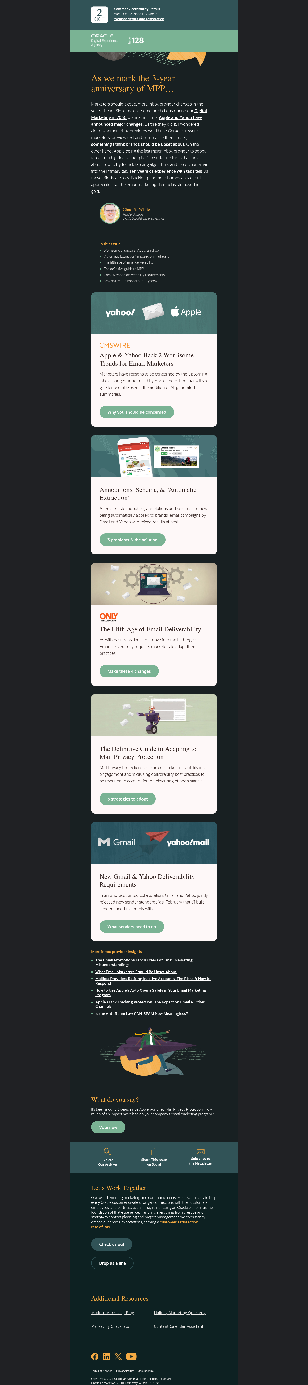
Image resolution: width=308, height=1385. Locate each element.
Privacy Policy (125, 1370)
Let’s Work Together (118, 1187)
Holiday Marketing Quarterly (180, 1312)
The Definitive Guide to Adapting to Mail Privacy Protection (148, 752)
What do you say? (115, 1099)
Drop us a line (112, 1263)
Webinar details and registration (139, 19)
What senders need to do (131, 926)
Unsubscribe (146, 1370)
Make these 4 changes (129, 671)
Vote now (108, 1127)
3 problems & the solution (132, 540)
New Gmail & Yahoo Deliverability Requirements (147, 880)
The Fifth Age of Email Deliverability (150, 628)
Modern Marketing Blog (112, 1312)
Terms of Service (101, 1370)
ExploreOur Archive (107, 1162)
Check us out (111, 1244)
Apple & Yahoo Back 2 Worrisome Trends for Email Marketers (147, 358)
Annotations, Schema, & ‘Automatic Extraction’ (148, 493)
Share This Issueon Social (154, 1161)
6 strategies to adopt (127, 799)
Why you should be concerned (136, 412)
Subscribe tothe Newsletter (200, 1160)
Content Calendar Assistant (178, 1326)
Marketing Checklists (110, 1326)
